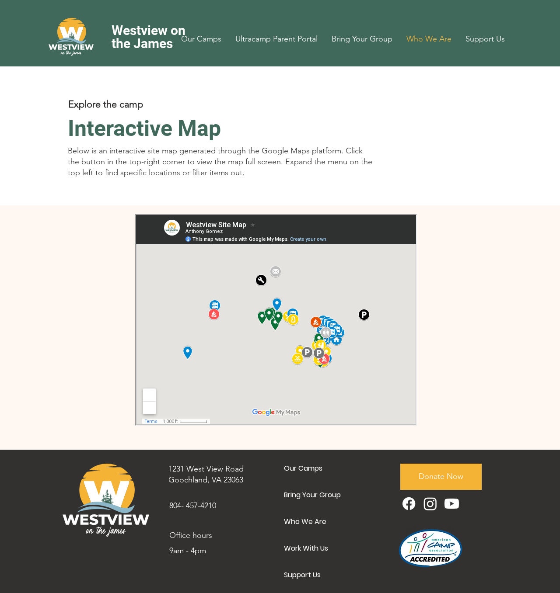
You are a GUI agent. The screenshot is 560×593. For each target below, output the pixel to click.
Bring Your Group (312, 495)
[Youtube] (451, 503)
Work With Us (306, 548)
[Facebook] (408, 503)
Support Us (302, 575)
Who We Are (305, 522)
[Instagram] (430, 503)
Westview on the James (149, 37)
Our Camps (303, 468)
